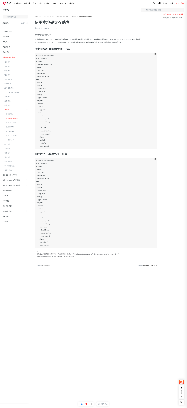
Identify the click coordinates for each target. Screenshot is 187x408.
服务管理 (7, 101)
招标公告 (72, 3)
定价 (34, 3)
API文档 (5, 196)
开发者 (53, 3)
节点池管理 (8, 79)
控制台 (165, 3)
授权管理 (7, 62)
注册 (182, 3)
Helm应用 (7, 84)
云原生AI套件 (8, 170)
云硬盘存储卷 (10, 131)
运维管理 (7, 157)
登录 (177, 3)
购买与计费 (6, 47)
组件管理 (7, 144)
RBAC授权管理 (9, 166)
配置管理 (7, 105)
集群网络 (7, 71)
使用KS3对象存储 (11, 135)
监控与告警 (8, 161)
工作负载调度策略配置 (12, 92)
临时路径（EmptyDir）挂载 (172, 18)
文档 (40, 3)
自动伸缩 (7, 97)
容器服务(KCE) (49, 17)
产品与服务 (18, 3)
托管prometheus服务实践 (11, 185)
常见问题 (6, 216)
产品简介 (6, 36)
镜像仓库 (7, 153)
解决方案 (27, 3)
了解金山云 (62, 3)
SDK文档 (6, 201)
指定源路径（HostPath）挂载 (173, 14)
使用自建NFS (10, 127)
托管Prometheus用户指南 (11, 180)
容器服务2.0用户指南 (10, 175)
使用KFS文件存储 (11, 122)
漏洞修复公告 (7, 211)
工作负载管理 (9, 88)
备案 (171, 3)
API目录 (5, 221)
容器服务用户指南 (9, 57)
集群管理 (7, 66)
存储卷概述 (9, 114)
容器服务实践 (7, 190)
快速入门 (6, 52)
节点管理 (7, 75)
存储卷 (6, 109)
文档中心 (6, 10)
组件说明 (7, 148)
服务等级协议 (7, 206)
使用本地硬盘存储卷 (12, 118)
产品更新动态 (7, 31)
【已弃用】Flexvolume (13, 140)
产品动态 (6, 42)
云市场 (46, 3)
